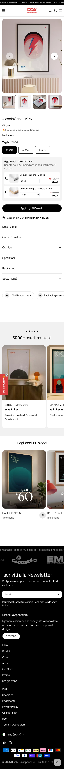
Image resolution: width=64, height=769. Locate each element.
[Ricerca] (50, 10)
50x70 (42, 150)
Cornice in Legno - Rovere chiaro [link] (36, 188)
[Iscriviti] (58, 594)
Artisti (5, 663)
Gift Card (7, 669)
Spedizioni (8, 695)
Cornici (6, 657)
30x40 (26, 150)
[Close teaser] (6, 375)
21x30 (9, 150)
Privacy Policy (10, 706)
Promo (6, 675)
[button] (4, 384)
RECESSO (11, 636)
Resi (4, 718)
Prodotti (6, 651)
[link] (13, 178)
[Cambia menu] (3, 10)
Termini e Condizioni (13, 724)
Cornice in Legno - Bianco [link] (32, 174)
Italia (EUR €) (14, 734)
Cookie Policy (9, 712)
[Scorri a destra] (54, 56)
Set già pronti (9, 681)
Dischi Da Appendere (23, 762)
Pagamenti (8, 701)
